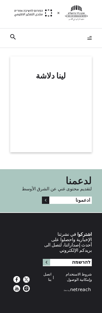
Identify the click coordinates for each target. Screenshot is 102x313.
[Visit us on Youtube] (16, 290)
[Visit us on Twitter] (26, 281)
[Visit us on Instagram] (26, 290)
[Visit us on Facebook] (16, 281)
